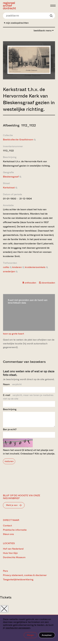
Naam (12, 384)
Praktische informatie (15, 530)
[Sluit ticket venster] (4, 608)
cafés (6, 267)
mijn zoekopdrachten (17, 23)
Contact (7, 525)
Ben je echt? (10, 429)
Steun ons (8, 534)
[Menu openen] (53, 5)
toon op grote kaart (13, 333)
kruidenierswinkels (35, 267)
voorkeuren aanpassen (18, 627)
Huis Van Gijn (10, 553)
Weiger (30, 635)
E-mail (28, 396)
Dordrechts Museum (14, 557)
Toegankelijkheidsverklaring (18, 579)
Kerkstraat (9, 187)
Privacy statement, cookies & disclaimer (25, 575)
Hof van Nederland (13, 548)
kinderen (17, 267)
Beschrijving (9, 409)
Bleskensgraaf (11, 176)
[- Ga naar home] (26, 5)
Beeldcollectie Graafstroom (18, 139)
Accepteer (47, 635)
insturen (9, 461)
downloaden (48, 282)
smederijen (9, 271)
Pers (5, 571)
